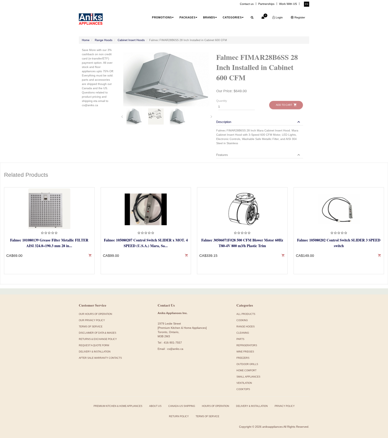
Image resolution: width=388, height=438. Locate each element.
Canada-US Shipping (181, 406)
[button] (258, 122)
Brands (209, 17)
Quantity (221, 100)
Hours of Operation (215, 406)
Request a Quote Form (94, 345)
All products (245, 314)
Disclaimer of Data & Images (97, 332)
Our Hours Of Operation (95, 314)
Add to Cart (286, 105)
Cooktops (243, 389)
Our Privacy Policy (92, 320)
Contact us (247, 3)
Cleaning (242, 332)
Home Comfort (246, 370)
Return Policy (179, 416)
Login (279, 17)
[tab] (134, 116)
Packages (187, 17)
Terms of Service (207, 416)
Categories (232, 17)
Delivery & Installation (95, 351)
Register (299, 17)
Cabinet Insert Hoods (131, 40)
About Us (155, 406)
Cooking (242, 320)
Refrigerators (246, 345)
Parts (240, 339)
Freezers (242, 358)
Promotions (162, 17)
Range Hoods (103, 40)
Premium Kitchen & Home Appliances (118, 406)
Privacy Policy (285, 406)
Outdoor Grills (247, 364)
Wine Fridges (245, 351)
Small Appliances (248, 376)
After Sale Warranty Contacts (100, 358)
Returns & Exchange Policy (98, 339)
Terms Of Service (90, 326)
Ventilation (244, 383)
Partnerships (266, 3)
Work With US (288, 3)
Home (86, 40)
